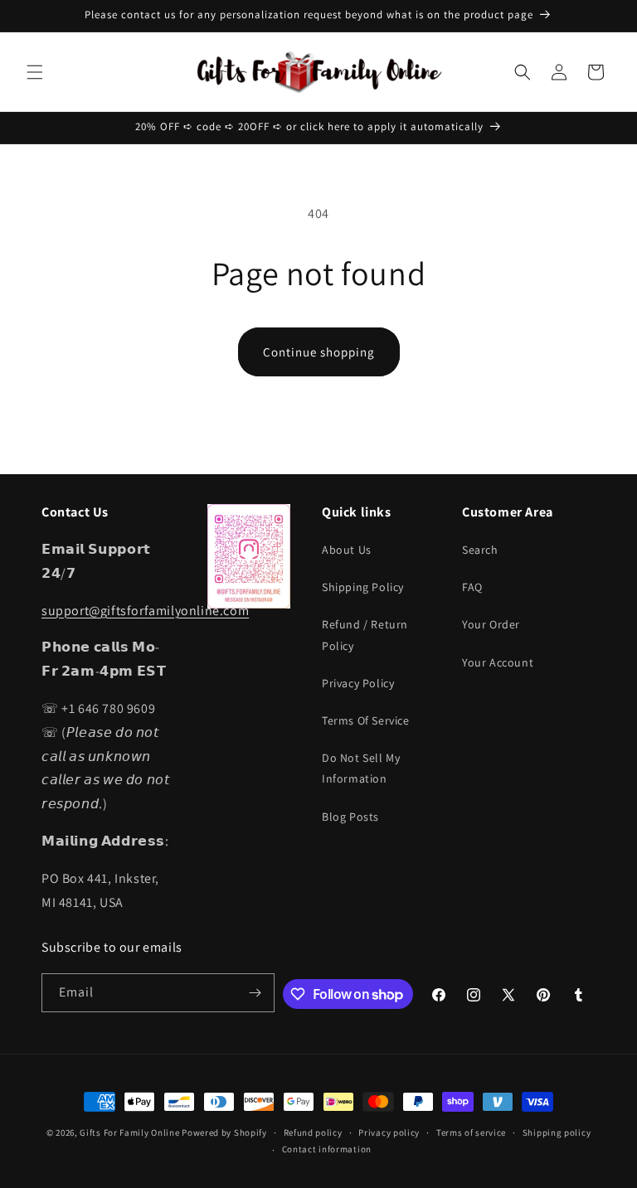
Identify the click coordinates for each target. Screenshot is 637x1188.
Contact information (327, 1149)
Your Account (497, 662)
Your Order (491, 624)
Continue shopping (319, 352)
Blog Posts (350, 816)
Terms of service (471, 1132)
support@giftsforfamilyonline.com (145, 610)
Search (480, 549)
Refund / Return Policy (365, 634)
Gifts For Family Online (129, 1132)
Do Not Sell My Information (361, 768)
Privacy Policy (358, 683)
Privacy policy (389, 1132)
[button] (35, 72)
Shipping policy (557, 1132)
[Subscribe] (255, 992)
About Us (347, 549)
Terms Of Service (366, 720)
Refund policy (313, 1132)
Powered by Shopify (224, 1132)
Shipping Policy (363, 586)
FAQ (472, 586)
